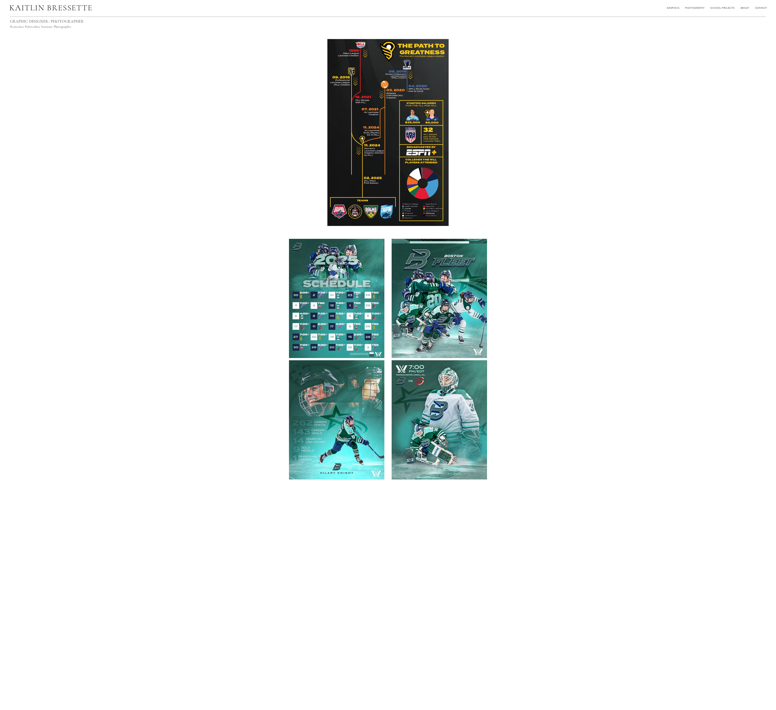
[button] (722, 7)
